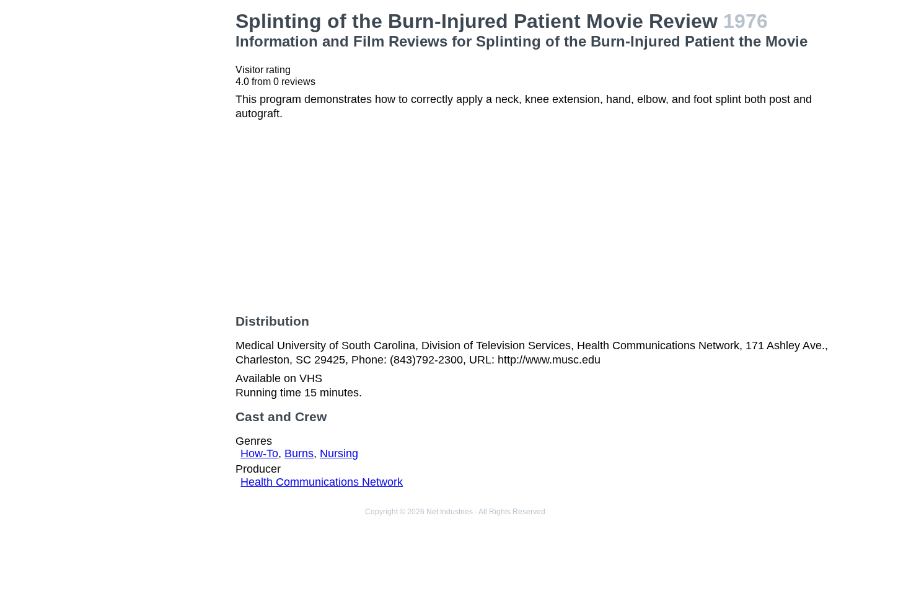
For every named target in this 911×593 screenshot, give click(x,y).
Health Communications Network (321, 482)
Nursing (339, 453)
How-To (259, 453)
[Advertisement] (158, 196)
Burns (299, 453)
